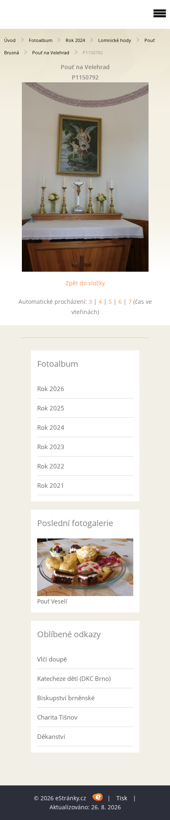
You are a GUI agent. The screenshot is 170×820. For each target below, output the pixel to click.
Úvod (10, 40)
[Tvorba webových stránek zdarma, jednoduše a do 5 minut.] (97, 796)
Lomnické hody (114, 40)
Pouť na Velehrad (50, 52)
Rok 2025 (50, 408)
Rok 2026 (50, 388)
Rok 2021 (50, 485)
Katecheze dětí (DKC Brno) (74, 678)
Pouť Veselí (52, 601)
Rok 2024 (75, 40)
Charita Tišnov (57, 717)
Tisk (121, 798)
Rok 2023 (50, 447)
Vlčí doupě (52, 659)
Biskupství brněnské (65, 698)
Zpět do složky (85, 283)
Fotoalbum (40, 40)
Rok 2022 (50, 466)
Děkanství (51, 736)
